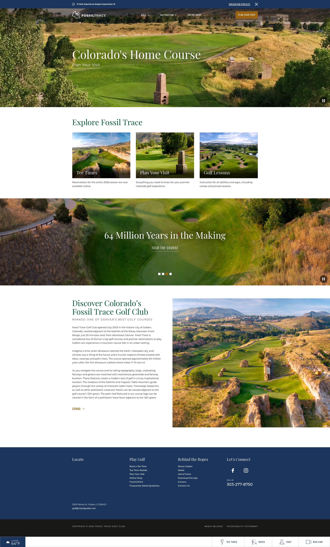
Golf (144, 15)
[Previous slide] (76, 242)
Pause (323, 101)
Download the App (188, 478)
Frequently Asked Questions (144, 485)
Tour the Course (165, 248)
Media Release (214, 526)
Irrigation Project (239, 4)
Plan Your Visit (246, 15)
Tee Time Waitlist (138, 470)
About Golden (185, 466)
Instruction (167, 15)
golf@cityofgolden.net (84, 508)
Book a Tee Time (138, 466)
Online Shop (194, 15)
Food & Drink (136, 481)
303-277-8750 (240, 482)
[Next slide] (254, 242)
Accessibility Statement (242, 526)
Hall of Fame (184, 474)
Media (181, 470)
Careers (182, 481)
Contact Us (184, 485)
